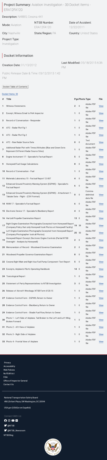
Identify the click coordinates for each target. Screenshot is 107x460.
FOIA (5, 377)
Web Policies (9, 370)
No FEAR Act (8, 373)
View (101, 106)
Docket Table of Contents (15, 87)
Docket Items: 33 (10, 94)
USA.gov (8, 408)
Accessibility (9, 366)
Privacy (7, 363)
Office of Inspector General (15, 381)
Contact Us (8, 384)
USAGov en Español (21, 408)
